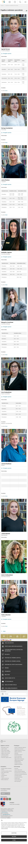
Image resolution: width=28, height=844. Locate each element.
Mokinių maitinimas (18, 751)
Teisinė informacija (18, 779)
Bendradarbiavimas (4, 756)
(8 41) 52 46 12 (5, 812)
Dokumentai (7, 671)
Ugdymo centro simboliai (5, 751)
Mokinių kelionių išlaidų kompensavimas (19, 761)
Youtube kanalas (9, 681)
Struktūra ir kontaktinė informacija (11, 5)
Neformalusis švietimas (19, 748)
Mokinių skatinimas (4, 779)
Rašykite (3, 793)
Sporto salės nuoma (18, 757)
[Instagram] (7, 799)
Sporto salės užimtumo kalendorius (13, 646)
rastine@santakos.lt (6, 814)
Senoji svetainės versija (11, 684)
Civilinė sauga (17, 778)
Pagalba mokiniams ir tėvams (20, 750)
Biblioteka (7, 674)
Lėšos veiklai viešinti (5, 772)
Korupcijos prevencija (18, 777)
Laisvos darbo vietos (10, 678)
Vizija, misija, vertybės (5, 750)
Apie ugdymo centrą (5, 747)
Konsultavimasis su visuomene (20, 772)
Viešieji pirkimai (4, 775)
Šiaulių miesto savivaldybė (14, 804)
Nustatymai (14, 833)
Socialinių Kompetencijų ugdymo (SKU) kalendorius (14, 650)
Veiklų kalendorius (9, 642)
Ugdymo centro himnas (5, 753)
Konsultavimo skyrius (18, 754)
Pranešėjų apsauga (18, 775)
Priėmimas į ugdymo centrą (6, 757)
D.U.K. (4, 741)
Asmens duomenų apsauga (20, 771)
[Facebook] (2, 799)
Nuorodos (16, 768)
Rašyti (6, 90)
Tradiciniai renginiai (4, 754)
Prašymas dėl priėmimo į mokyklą (13, 657)
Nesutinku (14, 836)
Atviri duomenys (18, 781)
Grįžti (4, 631)
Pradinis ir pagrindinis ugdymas (20, 747)
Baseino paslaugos (18, 756)
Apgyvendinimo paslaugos (19, 758)
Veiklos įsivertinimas (5, 778)
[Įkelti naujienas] (9, 2)
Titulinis (2, 5)
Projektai (7, 654)
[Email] (10, 799)
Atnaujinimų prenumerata (11, 688)
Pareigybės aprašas (7, 53)
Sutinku (14, 840)
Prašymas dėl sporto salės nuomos (13, 664)
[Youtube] (4, 799)
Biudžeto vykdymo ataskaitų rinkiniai (6, 769)
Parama (7, 667)
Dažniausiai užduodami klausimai (21, 774)
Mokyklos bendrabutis (18, 764)
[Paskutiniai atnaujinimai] (15, 2)
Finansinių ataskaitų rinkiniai (6, 771)
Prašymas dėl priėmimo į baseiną (12, 661)
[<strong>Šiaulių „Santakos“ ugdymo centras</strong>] (3, 1)
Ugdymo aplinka (4, 748)
